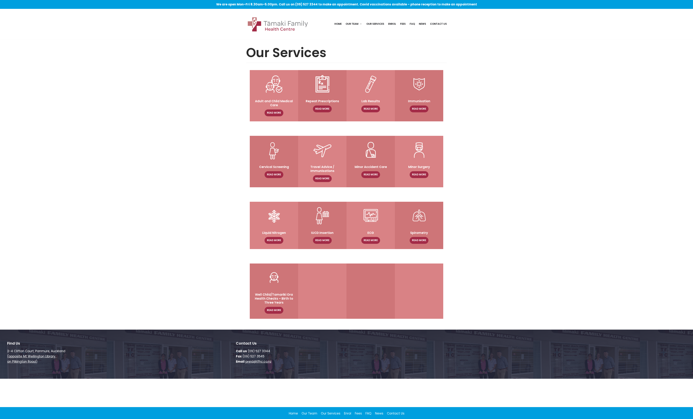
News (422, 24)
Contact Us (438, 24)
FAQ (412, 24)
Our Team (309, 413)
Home (338, 24)
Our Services (375, 24)
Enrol (392, 24)
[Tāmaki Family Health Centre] (277, 24)
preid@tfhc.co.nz (258, 361)
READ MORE (419, 109)
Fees (403, 24)
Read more (274, 113)
